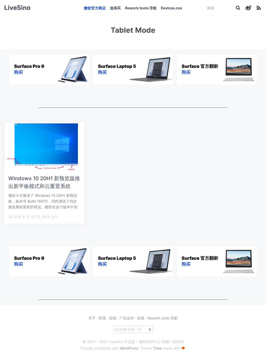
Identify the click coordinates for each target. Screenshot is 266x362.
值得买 (115, 8)
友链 (140, 318)
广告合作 (126, 318)
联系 (102, 318)
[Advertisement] (133, 96)
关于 (92, 318)
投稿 (112, 318)
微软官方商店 (95, 8)
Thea (157, 348)
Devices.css (171, 8)
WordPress (129, 348)
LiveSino (17, 7)
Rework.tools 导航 (141, 8)
